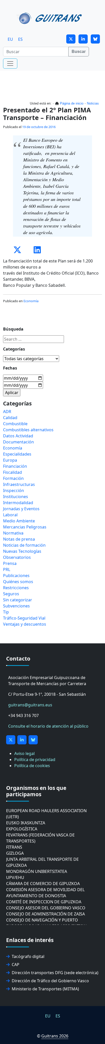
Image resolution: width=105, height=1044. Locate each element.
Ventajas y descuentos (24, 624)
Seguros (11, 594)
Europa (10, 460)
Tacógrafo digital (28, 956)
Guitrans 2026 (54, 1036)
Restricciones (16, 587)
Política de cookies (32, 765)
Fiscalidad (12, 472)
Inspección (13, 490)
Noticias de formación (24, 545)
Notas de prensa (19, 539)
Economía (30, 301)
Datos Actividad (18, 436)
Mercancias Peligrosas (24, 527)
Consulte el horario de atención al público (48, 726)
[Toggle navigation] (10, 63)
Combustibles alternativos (28, 430)
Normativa (13, 533)
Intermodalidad (18, 502)
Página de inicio (71, 103)
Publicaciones (16, 575)
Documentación (18, 442)
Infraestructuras (19, 484)
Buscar (79, 51)
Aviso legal (24, 753)
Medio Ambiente (19, 521)
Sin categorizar (17, 600)
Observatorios (17, 557)
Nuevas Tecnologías (22, 551)
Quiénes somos (18, 581)
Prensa (10, 563)
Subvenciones (16, 606)
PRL (6, 569)
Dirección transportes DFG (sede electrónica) (55, 972)
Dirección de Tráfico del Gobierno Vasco (50, 981)
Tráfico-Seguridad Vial (24, 618)
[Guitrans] (50, 17)
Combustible (15, 423)
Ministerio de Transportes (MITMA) (45, 989)
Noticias (93, 103)
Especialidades (17, 454)
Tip (6, 612)
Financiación (15, 466)
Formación (13, 478)
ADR (7, 411)
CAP (15, 964)
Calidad (10, 417)
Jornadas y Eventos (21, 508)
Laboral (10, 515)
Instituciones (15, 496)
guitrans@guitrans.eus (30, 705)
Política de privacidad (34, 759)
